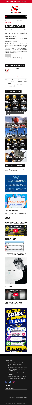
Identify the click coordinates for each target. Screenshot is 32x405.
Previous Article (11, 77)
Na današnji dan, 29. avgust (14, 376)
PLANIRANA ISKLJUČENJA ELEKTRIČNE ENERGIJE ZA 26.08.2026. (16, 136)
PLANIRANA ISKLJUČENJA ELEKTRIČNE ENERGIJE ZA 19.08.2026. (16, 158)
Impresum (7, 1)
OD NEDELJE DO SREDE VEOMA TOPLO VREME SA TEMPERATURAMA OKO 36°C (16, 113)
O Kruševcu (24, 1)
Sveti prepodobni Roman (13, 378)
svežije (9, 60)
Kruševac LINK (15, 69)
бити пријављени (13, 170)
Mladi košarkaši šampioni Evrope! (22, 80)
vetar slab (18, 60)
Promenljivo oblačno (13, 57)
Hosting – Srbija (23, 397)
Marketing (16, 1)
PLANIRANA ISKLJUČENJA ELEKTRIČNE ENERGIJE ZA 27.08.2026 (16, 124)
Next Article (19, 77)
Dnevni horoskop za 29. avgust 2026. (16, 372)
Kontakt (11, 1)
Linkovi (19, 1)
